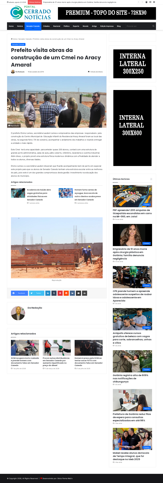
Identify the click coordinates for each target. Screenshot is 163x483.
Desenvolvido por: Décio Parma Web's (57, 478)
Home (11, 26)
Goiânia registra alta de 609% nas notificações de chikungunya (130, 378)
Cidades (46, 26)
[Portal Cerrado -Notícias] (30, 13)
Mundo (85, 26)
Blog (119, 26)
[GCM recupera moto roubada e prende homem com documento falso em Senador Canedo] (25, 348)
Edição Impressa (106, 26)
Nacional (56, 26)
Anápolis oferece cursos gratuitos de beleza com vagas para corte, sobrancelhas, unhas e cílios (132, 338)
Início (14, 39)
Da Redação (20, 72)
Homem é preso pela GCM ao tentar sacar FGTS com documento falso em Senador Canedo (89, 362)
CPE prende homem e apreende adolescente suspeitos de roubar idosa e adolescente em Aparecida (132, 295)
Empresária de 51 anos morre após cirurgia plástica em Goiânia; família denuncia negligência (130, 253)
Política (66, 26)
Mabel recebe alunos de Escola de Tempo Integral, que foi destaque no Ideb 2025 (131, 456)
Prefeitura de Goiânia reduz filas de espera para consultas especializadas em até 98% (132, 417)
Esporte (76, 26)
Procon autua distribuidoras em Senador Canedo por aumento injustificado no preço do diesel (56, 362)
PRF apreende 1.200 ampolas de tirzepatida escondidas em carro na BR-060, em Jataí (132, 213)
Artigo (94, 26)
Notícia (20, 26)
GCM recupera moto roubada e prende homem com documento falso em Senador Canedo (25, 362)
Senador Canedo (33, 26)
